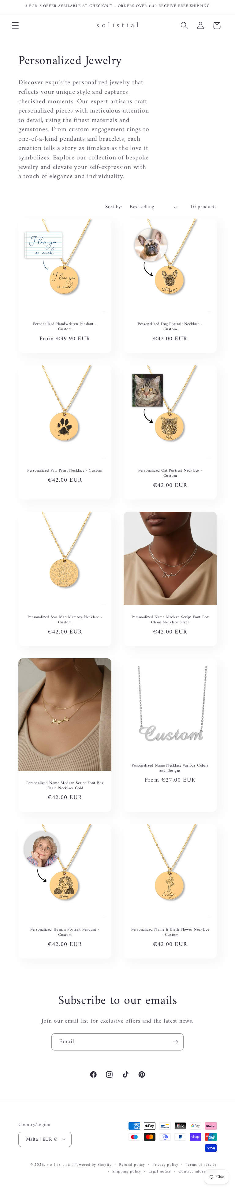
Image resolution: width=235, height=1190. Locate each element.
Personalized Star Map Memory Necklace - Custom (65, 620)
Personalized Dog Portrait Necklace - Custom (170, 327)
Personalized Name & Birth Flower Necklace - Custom (170, 932)
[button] (15, 25)
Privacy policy (165, 1165)
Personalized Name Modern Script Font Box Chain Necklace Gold (65, 786)
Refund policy (132, 1165)
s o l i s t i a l (60, 1164)
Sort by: (113, 207)
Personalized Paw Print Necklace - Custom (65, 470)
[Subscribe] (175, 1041)
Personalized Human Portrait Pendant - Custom (64, 932)
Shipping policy (126, 1172)
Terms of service (201, 1165)
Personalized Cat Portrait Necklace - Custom (170, 473)
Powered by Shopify (93, 1164)
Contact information (197, 1172)
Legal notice (159, 1172)
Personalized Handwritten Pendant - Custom (65, 327)
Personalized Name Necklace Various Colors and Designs (170, 768)
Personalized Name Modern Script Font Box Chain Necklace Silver (170, 620)
